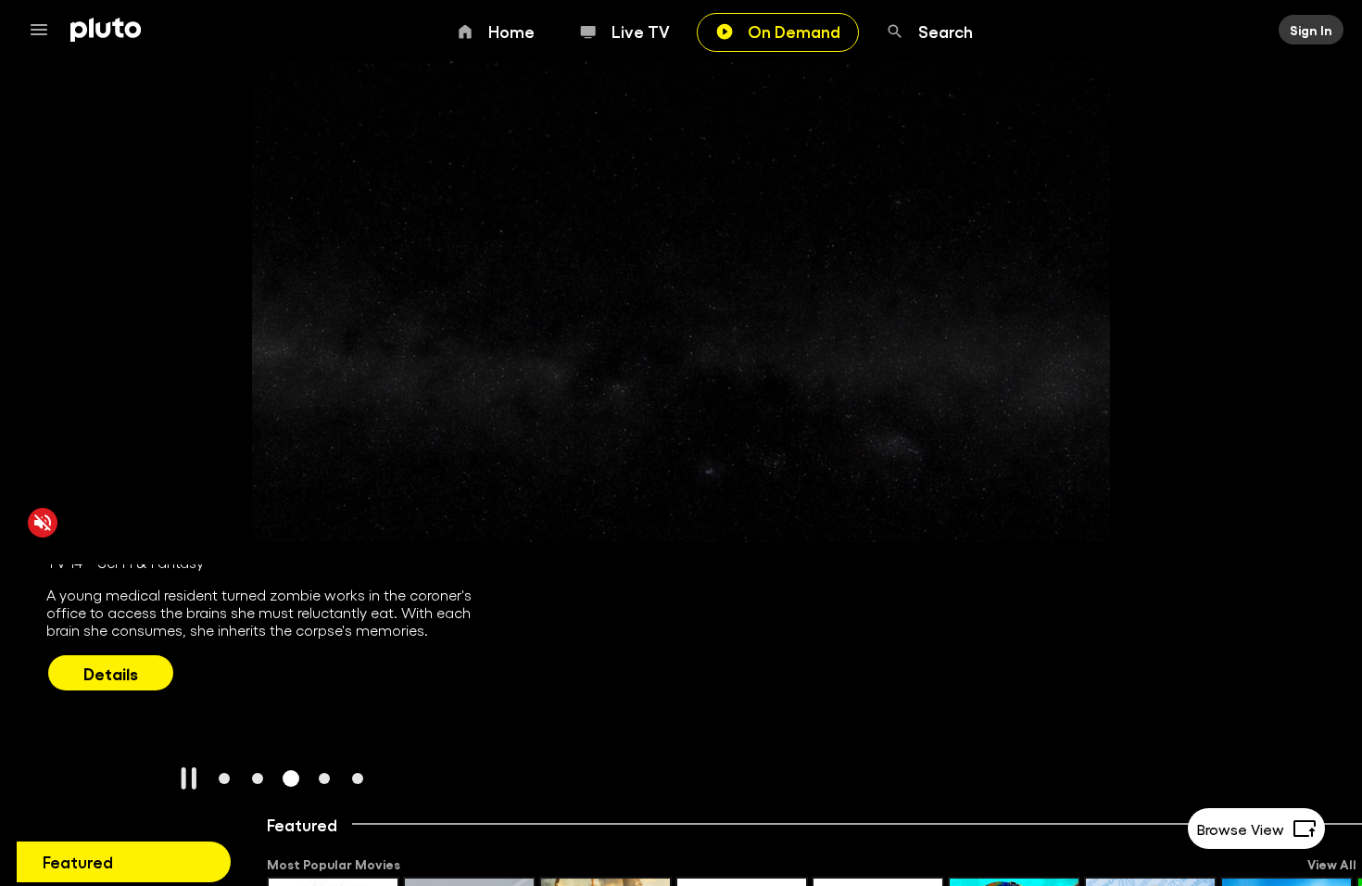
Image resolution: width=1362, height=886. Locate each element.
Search (945, 30)
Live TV (641, 30)
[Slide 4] (324, 778)
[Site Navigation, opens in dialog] (44, 30)
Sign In (1311, 29)
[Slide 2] (258, 778)
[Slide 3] (291, 778)
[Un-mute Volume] (42, 522)
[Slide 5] (358, 778)
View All (1331, 863)
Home (511, 30)
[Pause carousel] (189, 778)
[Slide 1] (224, 778)
